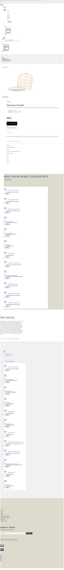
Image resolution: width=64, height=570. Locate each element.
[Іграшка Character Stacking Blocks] (13, 199)
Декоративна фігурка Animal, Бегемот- (13, 295)
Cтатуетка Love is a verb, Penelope (12, 368)
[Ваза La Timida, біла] (7, 484)
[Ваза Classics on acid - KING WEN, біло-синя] (11, 463)
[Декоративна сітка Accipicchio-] (13, 284)
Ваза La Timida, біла (9, 485)
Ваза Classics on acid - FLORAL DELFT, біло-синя (14, 443)
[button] (12, 123)
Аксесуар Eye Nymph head (11, 234)
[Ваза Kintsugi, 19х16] (11, 472)
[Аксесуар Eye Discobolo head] (8, 221)
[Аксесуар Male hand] (7, 244)
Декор (3, 57)
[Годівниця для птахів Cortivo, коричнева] (14, 262)
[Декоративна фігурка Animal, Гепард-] (14, 302)
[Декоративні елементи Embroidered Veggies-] (11, 275)
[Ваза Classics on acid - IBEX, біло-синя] (14, 451)
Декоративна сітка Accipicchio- (12, 285)
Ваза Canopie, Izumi (9, 434)
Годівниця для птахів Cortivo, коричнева (13, 264)
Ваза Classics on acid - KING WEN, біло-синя (14, 464)
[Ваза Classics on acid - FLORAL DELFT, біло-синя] (15, 441)
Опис (10, 132)
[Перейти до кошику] (3, 40)
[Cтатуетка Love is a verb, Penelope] (13, 190)
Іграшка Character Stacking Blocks (12, 201)
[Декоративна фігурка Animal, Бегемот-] (14, 293)
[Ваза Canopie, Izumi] (11, 432)
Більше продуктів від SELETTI (10, 361)
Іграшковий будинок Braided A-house (13, 210)
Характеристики (14, 141)
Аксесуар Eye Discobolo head (11, 222)
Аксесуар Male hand (10, 245)
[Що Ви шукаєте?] (4, 38)
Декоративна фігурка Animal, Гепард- (13, 304)
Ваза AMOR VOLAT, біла (10, 424)
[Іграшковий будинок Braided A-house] (13, 209)
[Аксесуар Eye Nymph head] (8, 233)
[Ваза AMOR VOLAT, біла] (8, 423)
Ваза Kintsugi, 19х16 (9, 474)
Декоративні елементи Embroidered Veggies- (14, 276)
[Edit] (6, 8)
